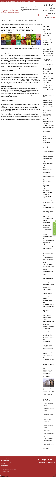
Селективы (18, 20)
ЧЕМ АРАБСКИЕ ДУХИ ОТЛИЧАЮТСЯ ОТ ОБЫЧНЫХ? (47, 44)
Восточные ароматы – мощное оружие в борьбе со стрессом (48, 151)
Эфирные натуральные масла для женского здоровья (48, 181)
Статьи (13, 1)
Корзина (23, 1)
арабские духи (11, 46)
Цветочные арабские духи (48, 240)
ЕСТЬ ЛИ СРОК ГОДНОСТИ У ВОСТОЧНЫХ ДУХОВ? (47, 84)
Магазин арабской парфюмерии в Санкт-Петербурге (8, 459)
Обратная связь (4, 465)
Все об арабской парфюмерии (9, 24)
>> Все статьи (46, 448)
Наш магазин (8, 1)
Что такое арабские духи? (48, 359)
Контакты (18, 1)
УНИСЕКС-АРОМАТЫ (47, 104)
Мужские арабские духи (48, 331)
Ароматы (10, 20)
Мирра (44, 167)
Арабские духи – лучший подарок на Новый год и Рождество (48, 163)
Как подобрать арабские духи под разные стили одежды (48, 204)
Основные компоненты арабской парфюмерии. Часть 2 (48, 273)
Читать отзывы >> (47, 394)
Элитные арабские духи (48, 257)
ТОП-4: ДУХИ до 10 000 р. (48, 106)
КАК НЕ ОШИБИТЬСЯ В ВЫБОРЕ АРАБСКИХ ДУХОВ (48, 110)
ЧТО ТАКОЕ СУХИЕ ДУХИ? (48, 125)
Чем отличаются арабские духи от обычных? (48, 419)
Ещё (34, 1)
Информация (3, 463)
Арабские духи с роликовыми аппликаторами (46, 224)
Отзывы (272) (29, 1)
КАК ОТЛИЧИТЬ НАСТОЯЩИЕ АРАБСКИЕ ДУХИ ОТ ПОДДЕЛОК (48, 64)
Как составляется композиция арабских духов (47, 229)
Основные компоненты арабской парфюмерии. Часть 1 (48, 278)
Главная (2, 1)
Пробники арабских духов (48, 304)
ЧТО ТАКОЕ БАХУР (47, 93)
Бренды (3, 20)
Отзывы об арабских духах (7, 462)
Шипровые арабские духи (48, 246)
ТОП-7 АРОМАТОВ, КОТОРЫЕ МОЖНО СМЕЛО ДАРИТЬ (47, 70)
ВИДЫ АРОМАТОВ (47, 33)
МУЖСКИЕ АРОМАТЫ (47, 102)
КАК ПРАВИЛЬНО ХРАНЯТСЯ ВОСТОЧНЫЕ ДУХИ (48, 89)
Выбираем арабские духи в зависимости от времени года (48, 323)
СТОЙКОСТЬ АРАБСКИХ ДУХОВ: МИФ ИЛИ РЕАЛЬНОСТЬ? (48, 75)
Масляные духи (27, 20)
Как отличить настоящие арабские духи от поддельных (48, 328)
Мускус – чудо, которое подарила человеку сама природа (48, 261)
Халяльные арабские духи (48, 282)
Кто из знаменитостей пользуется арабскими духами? (48, 253)
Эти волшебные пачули (48, 200)
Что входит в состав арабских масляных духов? (48, 426)
